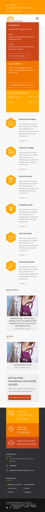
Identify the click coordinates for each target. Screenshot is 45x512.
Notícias (10, 492)
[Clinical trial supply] (11, 151)
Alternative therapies (27, 119)
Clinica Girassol (16, 502)
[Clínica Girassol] (21, 20)
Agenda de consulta (14, 484)
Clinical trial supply (26, 147)
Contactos (27, 492)
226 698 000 (23, 432)
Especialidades (29, 484)
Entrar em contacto (18, 56)
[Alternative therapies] (11, 123)
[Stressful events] (11, 180)
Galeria (26, 488)
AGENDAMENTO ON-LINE (20, 85)
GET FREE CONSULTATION (19, 397)
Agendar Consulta (15, 11)
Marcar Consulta (26, 444)
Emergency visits (26, 205)
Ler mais (22, 141)
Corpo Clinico (12, 488)
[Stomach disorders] (11, 266)
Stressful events (25, 176)
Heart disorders (25, 233)
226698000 (12, 5)
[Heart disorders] (11, 237)
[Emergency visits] (11, 208)
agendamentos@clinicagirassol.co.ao (22, 470)
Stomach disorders (26, 262)
